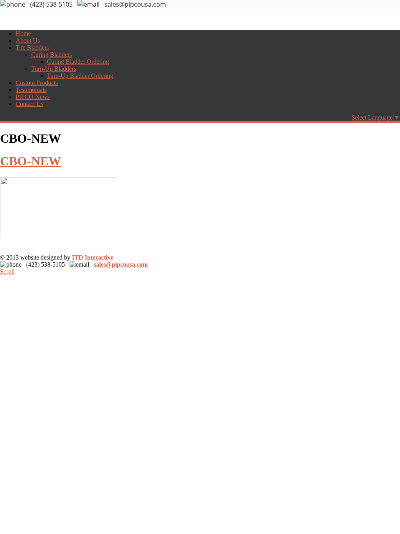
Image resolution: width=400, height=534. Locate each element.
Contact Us (29, 103)
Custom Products (37, 82)
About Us (28, 40)
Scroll (7, 271)
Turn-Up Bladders (53, 68)
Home (23, 33)
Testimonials (31, 89)
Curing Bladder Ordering (78, 61)
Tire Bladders (32, 47)
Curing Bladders (51, 54)
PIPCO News (33, 96)
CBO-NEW (30, 161)
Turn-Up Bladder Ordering (80, 75)
